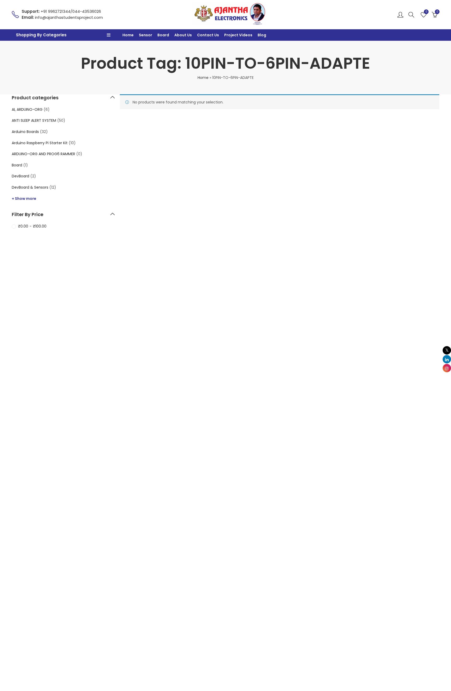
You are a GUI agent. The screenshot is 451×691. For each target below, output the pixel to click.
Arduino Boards (25, 131)
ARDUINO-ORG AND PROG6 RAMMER (43, 153)
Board (17, 165)
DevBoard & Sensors (30, 187)
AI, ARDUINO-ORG (27, 109)
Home (203, 77)
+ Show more (24, 198)
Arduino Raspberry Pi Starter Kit (40, 143)
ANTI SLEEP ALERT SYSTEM (34, 120)
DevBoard (20, 176)
